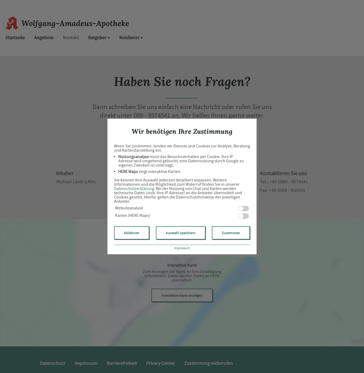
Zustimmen (231, 232)
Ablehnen (131, 232)
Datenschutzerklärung (134, 188)
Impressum (182, 248)
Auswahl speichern (181, 232)
